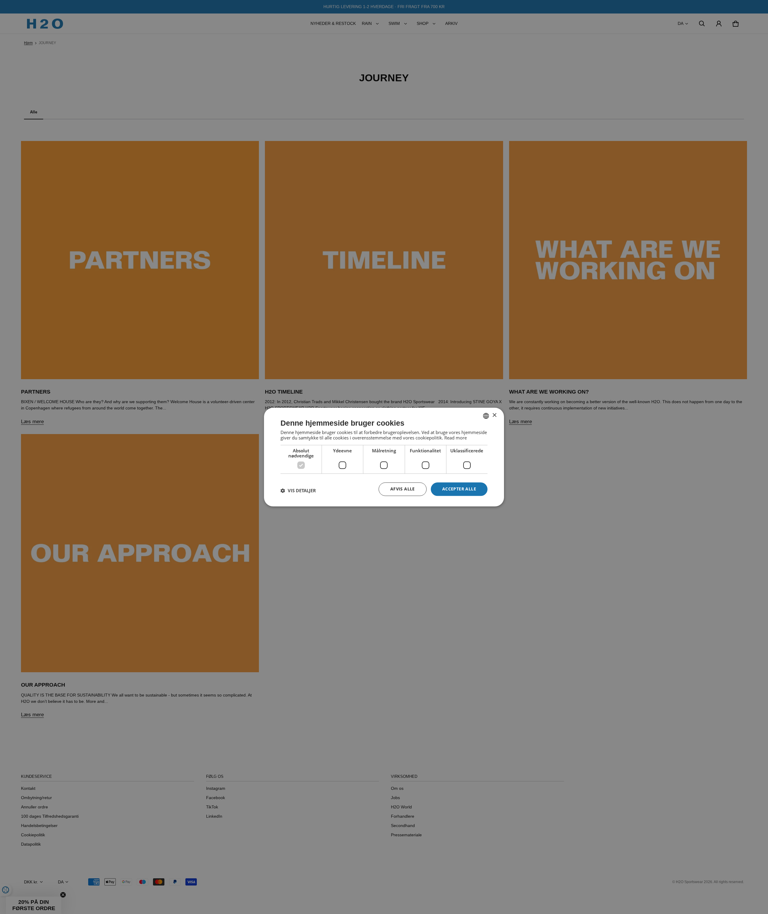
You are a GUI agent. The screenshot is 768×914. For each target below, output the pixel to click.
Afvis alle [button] (402, 489)
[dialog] (384, 457)
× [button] (494, 415)
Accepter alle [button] (459, 489)
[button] (298, 490)
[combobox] (486, 416)
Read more (455, 438)
